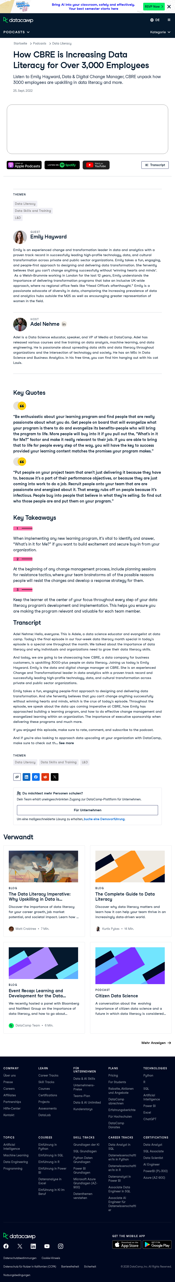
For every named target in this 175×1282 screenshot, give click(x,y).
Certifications (47, 1095)
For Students (117, 1082)
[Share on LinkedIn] (26, 777)
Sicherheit (90, 1266)
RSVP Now (152, 6)
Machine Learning (16, 1155)
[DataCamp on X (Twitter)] (19, 1247)
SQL (146, 1088)
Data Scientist (153, 1158)
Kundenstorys (83, 1109)
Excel (147, 1112)
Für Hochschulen (120, 1116)
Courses (44, 1088)
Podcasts (39, 43)
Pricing (113, 1075)
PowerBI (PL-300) (155, 1171)
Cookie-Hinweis (51, 1258)
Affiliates (9, 1095)
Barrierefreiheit (70, 1266)
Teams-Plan (81, 1096)
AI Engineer (151, 1164)
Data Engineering (15, 1162)
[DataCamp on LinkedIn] (33, 1247)
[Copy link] (17, 777)
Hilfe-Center (11, 1108)
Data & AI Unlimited (87, 1102)
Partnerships (12, 1102)
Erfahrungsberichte (122, 1110)
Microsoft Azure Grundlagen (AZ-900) (85, 1183)
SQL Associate (153, 1151)
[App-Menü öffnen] (169, 20)
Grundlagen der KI (86, 1144)
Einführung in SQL (50, 1155)
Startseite (20, 43)
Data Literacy (61, 43)
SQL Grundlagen (85, 1151)
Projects (44, 1102)
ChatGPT (149, 1119)
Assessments (47, 1108)
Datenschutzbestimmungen (19, 1258)
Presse (8, 1082)
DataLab (44, 1115)
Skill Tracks (46, 1082)
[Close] (169, 6)
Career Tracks (48, 1075)
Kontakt (8, 1115)
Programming (12, 1168)
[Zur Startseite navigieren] (18, 20)
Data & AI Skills (84, 1078)
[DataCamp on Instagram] (60, 1247)
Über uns (9, 1075)
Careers (9, 1088)
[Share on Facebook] (36, 777)
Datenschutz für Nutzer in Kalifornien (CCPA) (29, 1266)
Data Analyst (152, 1144)
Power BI (149, 1106)
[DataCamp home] (33, 1236)
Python (148, 1075)
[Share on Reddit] (45, 777)
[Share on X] (54, 777)
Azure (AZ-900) (154, 1177)
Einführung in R (49, 1162)
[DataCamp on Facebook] (6, 1247)
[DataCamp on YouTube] (47, 1247)
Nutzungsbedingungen (16, 1275)
